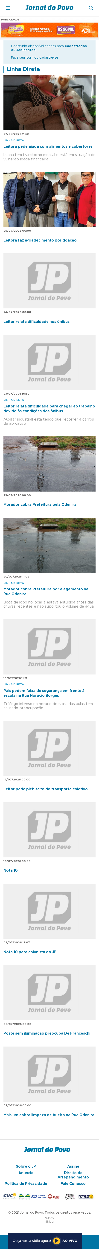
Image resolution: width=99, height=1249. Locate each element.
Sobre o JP (26, 1166)
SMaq (49, 1221)
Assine (73, 1166)
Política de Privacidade (26, 1184)
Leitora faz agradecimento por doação (40, 240)
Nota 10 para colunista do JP (29, 952)
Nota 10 (10, 870)
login (29, 57)
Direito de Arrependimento (73, 1175)
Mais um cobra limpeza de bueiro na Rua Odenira (48, 1115)
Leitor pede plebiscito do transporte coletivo (45, 789)
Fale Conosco (73, 1184)
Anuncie (25, 1173)
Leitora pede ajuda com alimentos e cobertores (48, 146)
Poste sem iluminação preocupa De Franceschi (46, 1033)
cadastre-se (48, 57)
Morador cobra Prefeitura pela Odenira (39, 504)
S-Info (49, 1218)
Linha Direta (23, 69)
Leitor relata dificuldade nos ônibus (36, 322)
